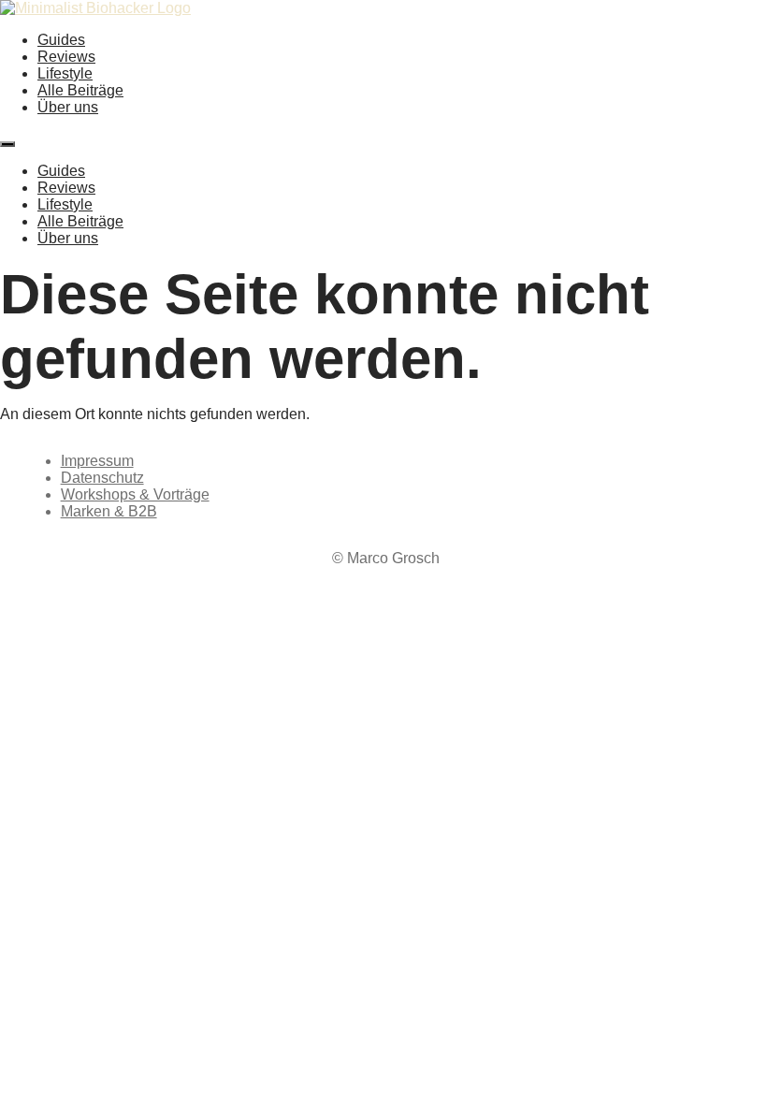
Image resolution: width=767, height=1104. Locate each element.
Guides (61, 40)
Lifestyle (65, 73)
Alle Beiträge (80, 90)
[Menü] (7, 144)
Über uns (67, 107)
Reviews (66, 57)
